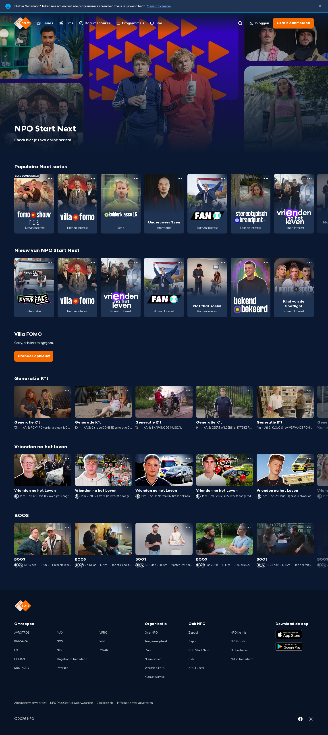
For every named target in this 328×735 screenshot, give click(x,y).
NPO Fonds (238, 641)
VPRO (103, 632)
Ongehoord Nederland (72, 659)
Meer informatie (159, 6)
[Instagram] (311, 719)
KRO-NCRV (21, 667)
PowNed (62, 667)
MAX (60, 632)
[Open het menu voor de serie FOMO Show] (50, 178)
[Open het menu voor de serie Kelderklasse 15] (136, 178)
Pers (148, 650)
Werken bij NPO (155, 667)
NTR (59, 650)
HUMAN (19, 659)
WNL (103, 641)
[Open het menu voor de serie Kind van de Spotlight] (309, 262)
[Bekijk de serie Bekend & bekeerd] (250, 287)
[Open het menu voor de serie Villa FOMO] (93, 178)
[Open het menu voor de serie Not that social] (223, 262)
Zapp (192, 641)
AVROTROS (22, 632)
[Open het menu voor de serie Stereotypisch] (266, 178)
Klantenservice (154, 676)
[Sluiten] (320, 6)
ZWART (105, 650)
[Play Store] (289, 647)
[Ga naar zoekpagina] (240, 23)
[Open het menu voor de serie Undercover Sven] (179, 178)
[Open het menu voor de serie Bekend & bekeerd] (266, 262)
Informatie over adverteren (135, 702)
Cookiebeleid (105, 702)
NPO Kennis (238, 632)
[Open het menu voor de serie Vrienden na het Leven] (309, 178)
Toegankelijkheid (156, 641)
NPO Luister (196, 667)
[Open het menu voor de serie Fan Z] (223, 178)
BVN (191, 659)
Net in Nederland (242, 659)
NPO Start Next (199, 650)
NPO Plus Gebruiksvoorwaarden (71, 702)
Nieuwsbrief (153, 659)
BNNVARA (21, 641)
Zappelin (194, 632)
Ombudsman (239, 650)
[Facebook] (300, 719)
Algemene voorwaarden (30, 702)
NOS (60, 641)
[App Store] (289, 634)
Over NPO (151, 632)
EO (16, 650)
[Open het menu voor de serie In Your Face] (50, 262)
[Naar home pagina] (23, 23)
